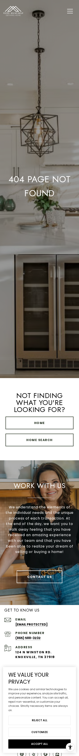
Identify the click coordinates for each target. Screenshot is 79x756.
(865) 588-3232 (28, 638)
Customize (39, 732)
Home (39, 423)
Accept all (39, 744)
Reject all (39, 720)
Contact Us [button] (39, 577)
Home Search (39, 440)
